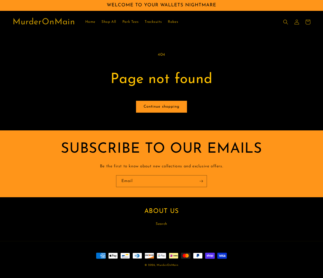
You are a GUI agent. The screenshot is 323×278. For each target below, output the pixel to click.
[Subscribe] (201, 181)
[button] (285, 22)
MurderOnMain (167, 265)
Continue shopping (161, 107)
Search (161, 224)
